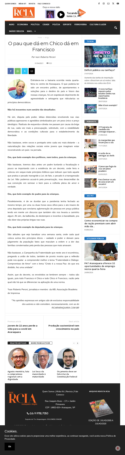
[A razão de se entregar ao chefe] (90, 156)
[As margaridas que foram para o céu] (90, 143)
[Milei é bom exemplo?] (90, 108)
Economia (22, 24)
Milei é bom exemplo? (107, 105)
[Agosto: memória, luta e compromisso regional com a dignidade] (19, 358)
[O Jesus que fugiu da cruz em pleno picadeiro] (90, 169)
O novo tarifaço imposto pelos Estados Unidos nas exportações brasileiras (106, 93)
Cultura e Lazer (98, 24)
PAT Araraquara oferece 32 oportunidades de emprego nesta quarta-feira (99, 266)
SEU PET (90, 196)
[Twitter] (113, 4)
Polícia (56, 24)
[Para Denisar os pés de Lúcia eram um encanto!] (90, 183)
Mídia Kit (22, 4)
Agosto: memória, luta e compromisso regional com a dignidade (18, 375)
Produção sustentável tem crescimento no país (63, 327)
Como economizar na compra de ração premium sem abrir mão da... (100, 223)
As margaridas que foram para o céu (106, 141)
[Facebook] (99, 4)
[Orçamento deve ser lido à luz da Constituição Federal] (68, 358)
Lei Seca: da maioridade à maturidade (39, 374)
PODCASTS (91, 121)
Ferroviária (80, 24)
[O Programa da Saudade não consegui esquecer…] (90, 130)
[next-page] (77, 343)
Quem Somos (10, 4)
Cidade (46, 24)
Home (40, 37)
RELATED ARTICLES (18, 343)
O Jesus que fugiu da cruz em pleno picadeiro (107, 168)
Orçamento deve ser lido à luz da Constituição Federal (67, 374)
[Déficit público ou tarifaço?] (101, 56)
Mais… (30, 31)
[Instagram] (103, 4)
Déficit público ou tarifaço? (99, 70)
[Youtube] (118, 4)
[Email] (32, 71)
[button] (115, 28)
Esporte (67, 24)
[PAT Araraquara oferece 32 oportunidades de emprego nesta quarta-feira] (101, 252)
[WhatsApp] (18, 71)
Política (35, 24)
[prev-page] (73, 343)
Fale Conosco (44, 4)
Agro (11, 24)
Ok (9, 446)
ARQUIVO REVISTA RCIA (99, 391)
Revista (32, 4)
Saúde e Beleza (16, 31)
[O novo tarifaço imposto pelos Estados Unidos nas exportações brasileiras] (90, 92)
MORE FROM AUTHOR (40, 343)
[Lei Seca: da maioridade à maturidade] (43, 358)
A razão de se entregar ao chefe (106, 154)
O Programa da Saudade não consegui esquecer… (107, 129)
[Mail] (108, 4)
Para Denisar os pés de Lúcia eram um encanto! (107, 181)
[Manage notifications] (117, 448)
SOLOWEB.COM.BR (54, 419)
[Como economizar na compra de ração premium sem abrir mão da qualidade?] (101, 209)
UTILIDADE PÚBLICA (95, 238)
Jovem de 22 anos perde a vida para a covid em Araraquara (22, 328)
